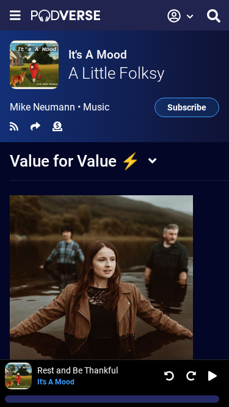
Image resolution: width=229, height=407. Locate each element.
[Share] (35, 126)
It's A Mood (97, 55)
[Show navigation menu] (15, 15)
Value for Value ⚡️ (75, 161)
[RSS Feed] (14, 126)
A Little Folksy (116, 73)
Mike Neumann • (59, 107)
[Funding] (57, 126)
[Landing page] (65, 15)
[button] (180, 16)
